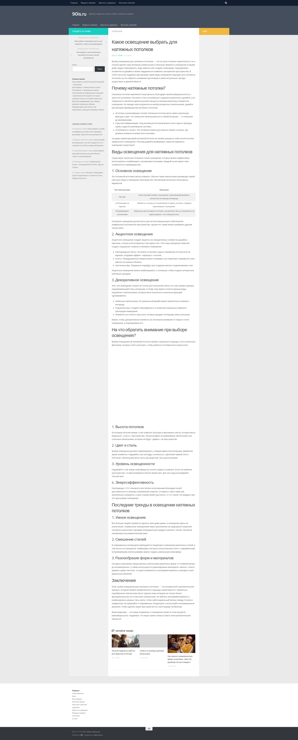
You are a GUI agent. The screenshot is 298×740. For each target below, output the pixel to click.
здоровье (76, 707)
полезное (117, 31)
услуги (75, 719)
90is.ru (79, 14)
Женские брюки (78, 702)
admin (120, 56)
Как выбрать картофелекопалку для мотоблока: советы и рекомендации (88, 153)
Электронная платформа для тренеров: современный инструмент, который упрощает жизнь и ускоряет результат (87, 96)
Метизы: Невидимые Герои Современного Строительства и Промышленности (87, 175)
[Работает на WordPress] (82, 735)
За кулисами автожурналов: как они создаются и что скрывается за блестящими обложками (88, 143)
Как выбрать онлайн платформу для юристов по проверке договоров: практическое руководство (88, 132)
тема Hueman (98, 735)
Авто (74, 696)
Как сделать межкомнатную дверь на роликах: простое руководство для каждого (180, 659)
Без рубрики (77, 699)
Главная (74, 3)
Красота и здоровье (107, 3)
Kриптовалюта (78, 693)
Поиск (74, 65)
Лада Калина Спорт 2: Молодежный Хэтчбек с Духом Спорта (87, 164)
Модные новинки (88, 3)
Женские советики (127, 3)
